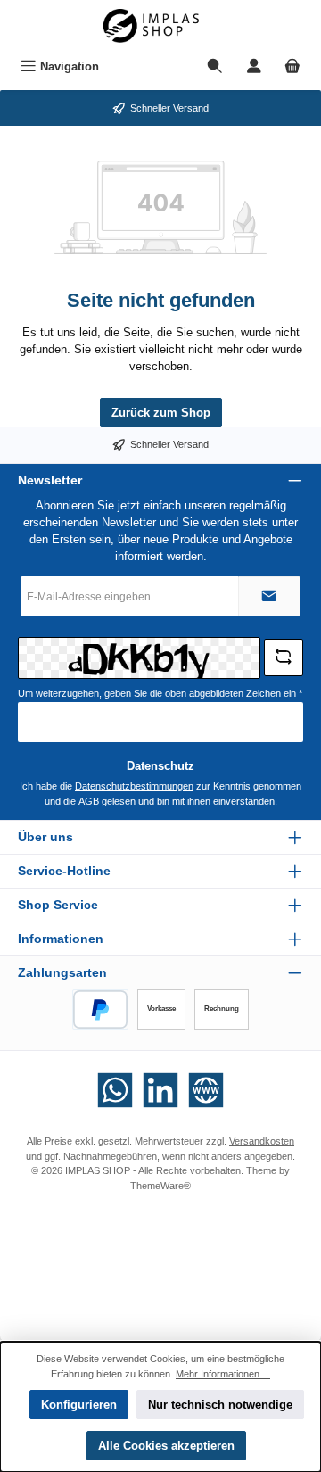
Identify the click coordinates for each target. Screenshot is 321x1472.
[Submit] (269, 596)
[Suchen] (215, 66)
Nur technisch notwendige (220, 1404)
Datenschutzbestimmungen (134, 786)
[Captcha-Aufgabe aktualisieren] (283, 657)
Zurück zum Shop (160, 412)
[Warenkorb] (292, 66)
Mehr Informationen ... (223, 1374)
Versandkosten (261, 1141)
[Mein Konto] (254, 66)
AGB (88, 801)
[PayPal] (100, 1009)
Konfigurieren (79, 1404)
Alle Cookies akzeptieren (166, 1445)
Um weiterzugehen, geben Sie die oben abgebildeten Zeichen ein (160, 693)
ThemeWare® (160, 1185)
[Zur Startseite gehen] (160, 26)
